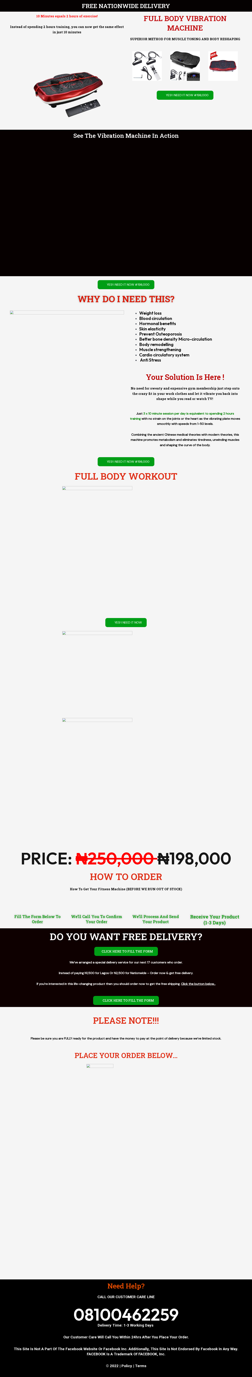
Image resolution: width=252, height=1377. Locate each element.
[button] (132, 65)
